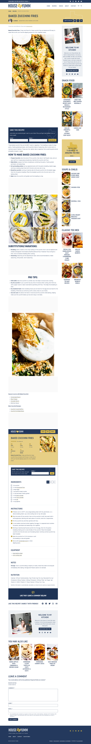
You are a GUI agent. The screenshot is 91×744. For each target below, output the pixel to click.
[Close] (63, 360)
